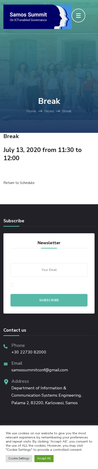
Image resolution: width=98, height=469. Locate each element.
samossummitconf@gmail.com (39, 370)
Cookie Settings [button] (18, 458)
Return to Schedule (19, 182)
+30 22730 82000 (28, 352)
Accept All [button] (44, 458)
